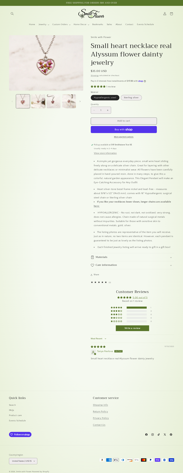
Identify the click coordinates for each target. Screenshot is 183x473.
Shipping (95, 75)
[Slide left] (12, 101)
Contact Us (99, 424)
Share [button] (96, 275)
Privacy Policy (101, 418)
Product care (15, 415)
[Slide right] (80, 101)
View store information (105, 153)
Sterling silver (131, 98)
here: (97, 206)
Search (12, 405)
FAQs (11, 410)
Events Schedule (17, 420)
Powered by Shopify (40, 471)
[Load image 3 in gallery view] (54, 101)
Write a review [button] (132, 328)
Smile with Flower (24, 471)
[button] (12, 13)
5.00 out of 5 (140, 297)
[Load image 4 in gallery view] (69, 101)
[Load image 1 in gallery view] (23, 101)
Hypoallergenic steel (105, 98)
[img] (98, 347)
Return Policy (100, 411)
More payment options (124, 137)
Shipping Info (100, 405)
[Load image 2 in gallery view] (38, 101)
